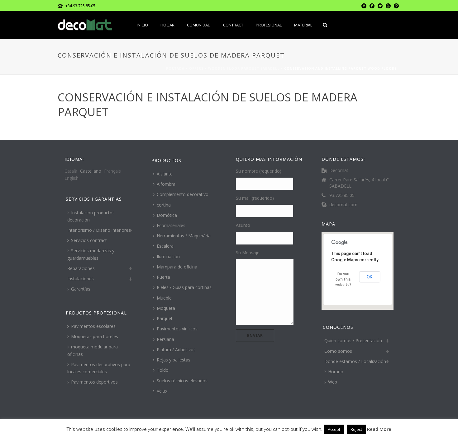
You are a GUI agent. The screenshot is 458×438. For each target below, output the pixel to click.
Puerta (163, 277)
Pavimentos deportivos (94, 382)
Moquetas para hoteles (94, 336)
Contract (233, 25)
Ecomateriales (171, 225)
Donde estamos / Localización (355, 361)
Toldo (163, 370)
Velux (162, 391)
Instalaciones (80, 279)
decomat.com (343, 204)
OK (369, 276)
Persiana (165, 339)
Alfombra (166, 184)
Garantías (80, 289)
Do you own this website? (343, 279)
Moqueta (166, 308)
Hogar (167, 25)
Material (303, 25)
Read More (379, 429)
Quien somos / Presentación (353, 340)
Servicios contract (89, 240)
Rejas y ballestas (173, 360)
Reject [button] (356, 429)
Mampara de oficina (177, 267)
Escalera (165, 246)
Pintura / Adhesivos (176, 349)
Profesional (269, 25)
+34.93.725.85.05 (80, 5)
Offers (196, 68)
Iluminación (168, 256)
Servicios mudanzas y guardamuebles (90, 254)
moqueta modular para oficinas (92, 350)
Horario (335, 372)
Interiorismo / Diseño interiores (99, 230)
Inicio (142, 25)
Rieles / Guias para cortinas (184, 287)
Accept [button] (334, 429)
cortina (164, 205)
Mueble (164, 298)
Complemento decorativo (182, 194)
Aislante (165, 174)
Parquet (165, 318)
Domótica (167, 215)
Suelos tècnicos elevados (182, 381)
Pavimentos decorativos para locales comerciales (98, 368)
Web (332, 382)
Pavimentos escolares (93, 326)
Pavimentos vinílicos (177, 329)
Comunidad (199, 25)
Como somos (338, 351)
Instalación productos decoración (91, 216)
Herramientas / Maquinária (184, 236)
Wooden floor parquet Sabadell (243, 68)
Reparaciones (81, 268)
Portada (175, 68)
